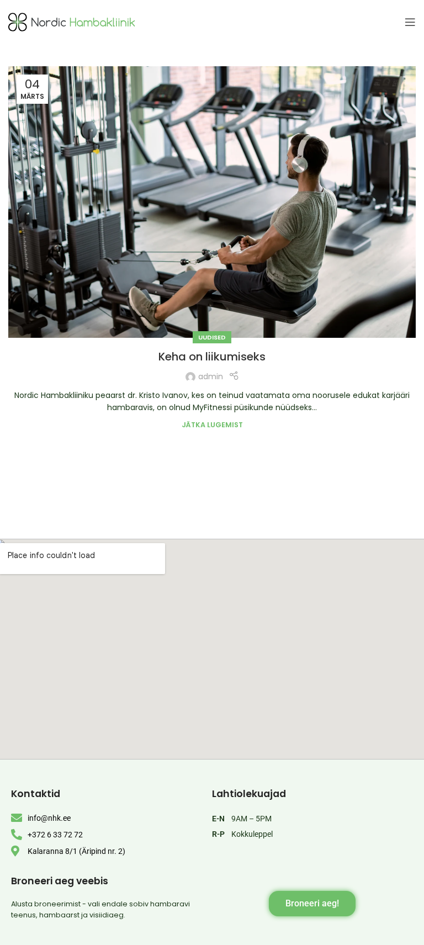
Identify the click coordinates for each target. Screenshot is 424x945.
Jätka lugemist (212, 424)
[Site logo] (71, 21)
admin (210, 376)
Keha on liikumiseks (212, 356)
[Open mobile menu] (410, 22)
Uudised (212, 337)
